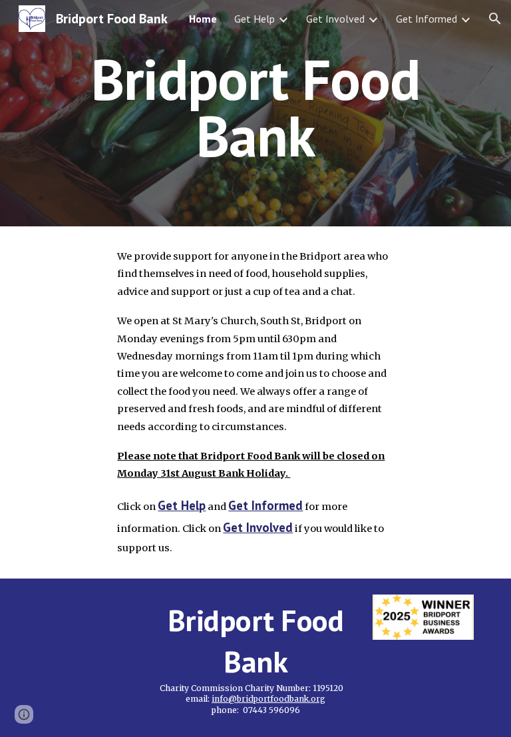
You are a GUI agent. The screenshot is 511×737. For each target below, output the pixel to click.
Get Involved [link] (335, 18)
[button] (495, 19)
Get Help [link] (254, 18)
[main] (255, 113)
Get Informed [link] (426, 18)
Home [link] (203, 18)
